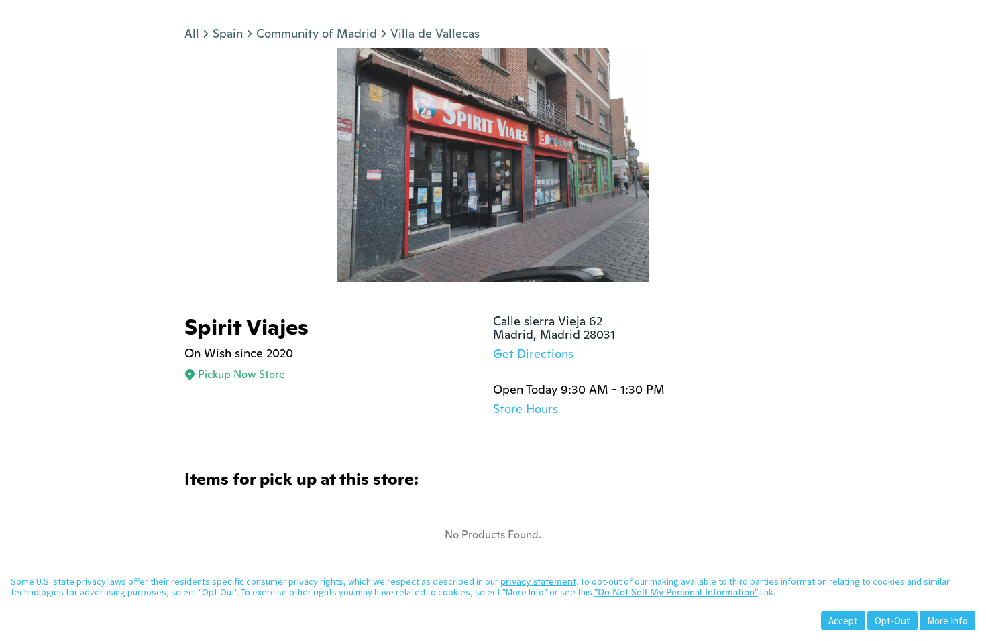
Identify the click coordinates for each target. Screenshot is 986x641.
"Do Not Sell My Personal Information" (676, 592)
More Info (947, 620)
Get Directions (533, 353)
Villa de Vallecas (435, 33)
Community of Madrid (316, 33)
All (191, 33)
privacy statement (538, 581)
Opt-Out (892, 620)
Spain (228, 33)
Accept (843, 620)
